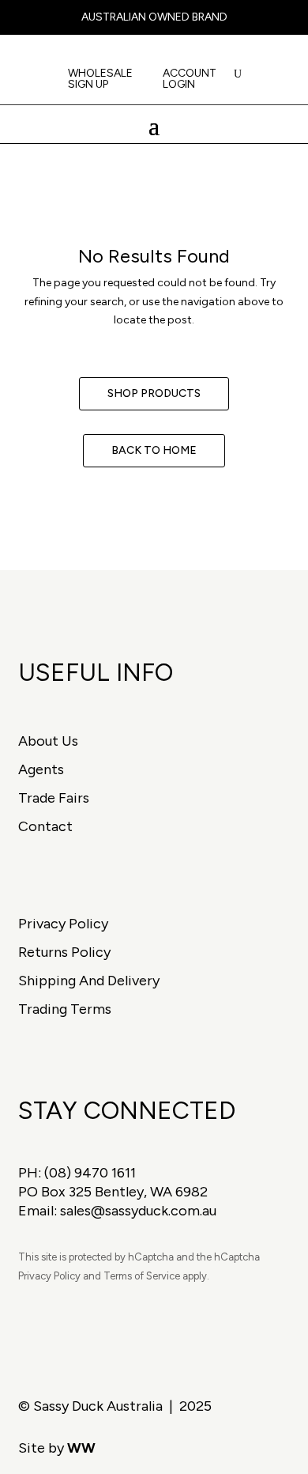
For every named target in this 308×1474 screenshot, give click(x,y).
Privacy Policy (63, 923)
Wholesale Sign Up (100, 79)
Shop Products (154, 393)
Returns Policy (64, 952)
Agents (41, 769)
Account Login (189, 79)
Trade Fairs (53, 798)
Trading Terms (64, 1009)
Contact (45, 826)
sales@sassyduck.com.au (138, 1210)
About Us (48, 741)
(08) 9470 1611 (90, 1172)
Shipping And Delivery (89, 980)
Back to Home (154, 450)
